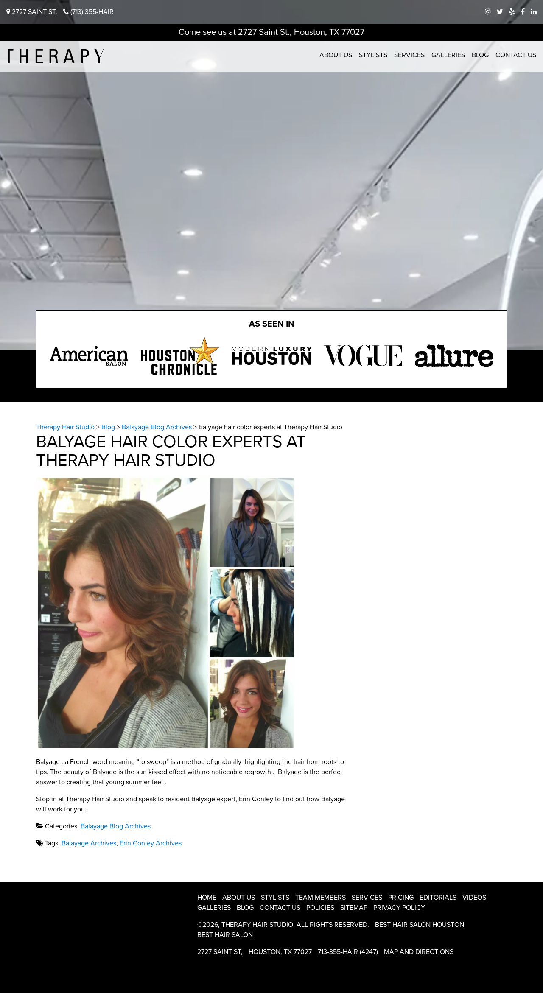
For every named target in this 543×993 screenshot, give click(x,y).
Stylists (373, 55)
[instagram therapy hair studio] (488, 12)
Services (409, 55)
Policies (320, 907)
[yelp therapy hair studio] (512, 12)
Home (206, 897)
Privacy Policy (399, 907)
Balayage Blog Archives (116, 826)
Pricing (401, 897)
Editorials (438, 897)
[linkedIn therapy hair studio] (534, 12)
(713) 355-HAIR (91, 12)
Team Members (320, 897)
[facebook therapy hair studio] (523, 12)
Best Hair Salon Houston (419, 924)
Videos (474, 897)
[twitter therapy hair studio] (500, 12)
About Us (335, 55)
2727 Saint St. (33, 12)
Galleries (448, 55)
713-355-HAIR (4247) (348, 952)
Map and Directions (418, 952)
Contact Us (515, 55)
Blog (480, 55)
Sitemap (353, 907)
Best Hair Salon (225, 935)
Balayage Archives (89, 843)
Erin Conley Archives (151, 843)
